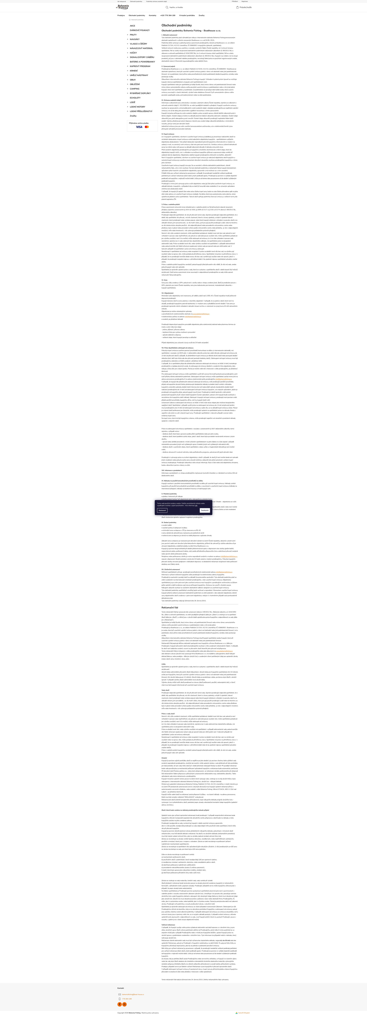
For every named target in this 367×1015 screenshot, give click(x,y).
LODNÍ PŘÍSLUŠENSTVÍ (141, 111)
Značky (133, 115)
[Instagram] (124, 1004)
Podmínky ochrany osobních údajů (156, 1)
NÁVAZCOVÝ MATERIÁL (141, 48)
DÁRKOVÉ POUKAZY (140, 30)
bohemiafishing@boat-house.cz (133, 994)
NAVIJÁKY (135, 39)
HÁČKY (133, 52)
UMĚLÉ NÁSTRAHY (139, 75)
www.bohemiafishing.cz (201, 314)
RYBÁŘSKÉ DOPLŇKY (140, 93)
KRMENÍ (134, 70)
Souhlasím (205, 510)
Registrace (245, 1)
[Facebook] (119, 1004)
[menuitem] (121, 15)
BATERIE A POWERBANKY (142, 61)
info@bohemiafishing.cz (193, 317)
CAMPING (134, 88)
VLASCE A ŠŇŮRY (138, 43)
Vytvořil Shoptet (244, 1013)
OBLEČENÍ (135, 84)
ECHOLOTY (135, 97)
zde (196, 505)
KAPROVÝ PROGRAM (140, 66)
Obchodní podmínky (136, 1)
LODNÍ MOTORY (137, 106)
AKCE (132, 25)
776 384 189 (127, 999)
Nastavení (162, 510)
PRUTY (133, 34)
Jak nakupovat (121, 1)
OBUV (133, 79)
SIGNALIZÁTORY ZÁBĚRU (142, 57)
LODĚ (132, 102)
